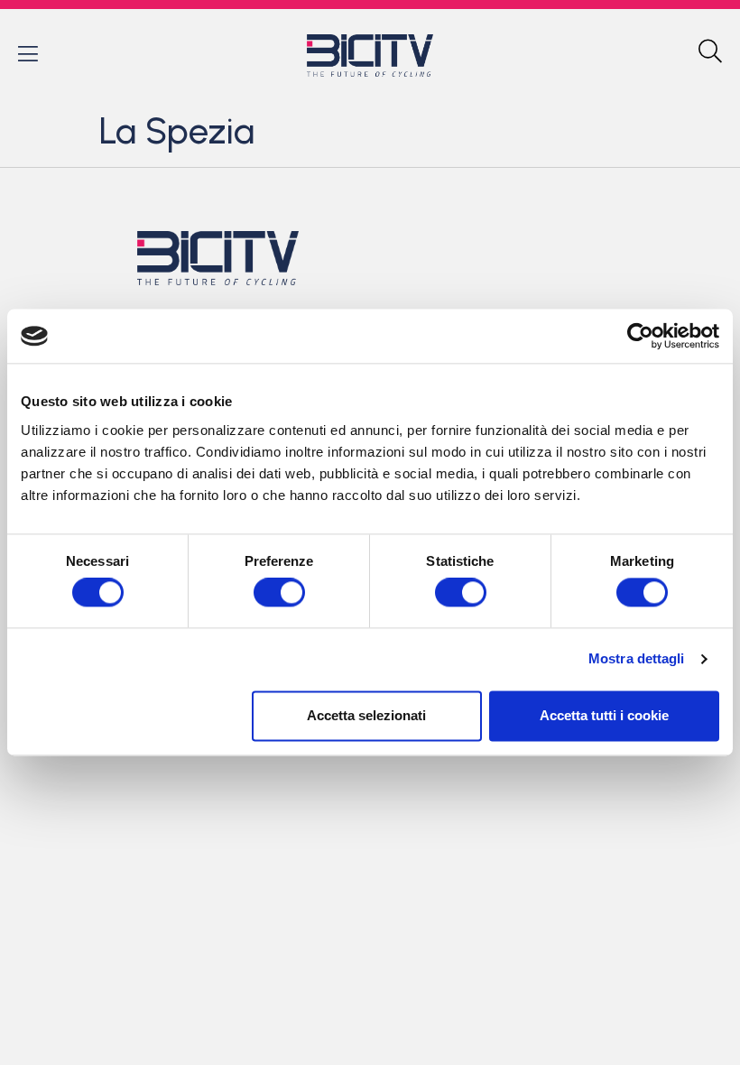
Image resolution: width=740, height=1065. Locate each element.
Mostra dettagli (636, 659)
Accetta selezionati (366, 715)
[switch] (279, 593)
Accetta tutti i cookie (604, 715)
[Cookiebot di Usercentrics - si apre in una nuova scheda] (640, 335)
